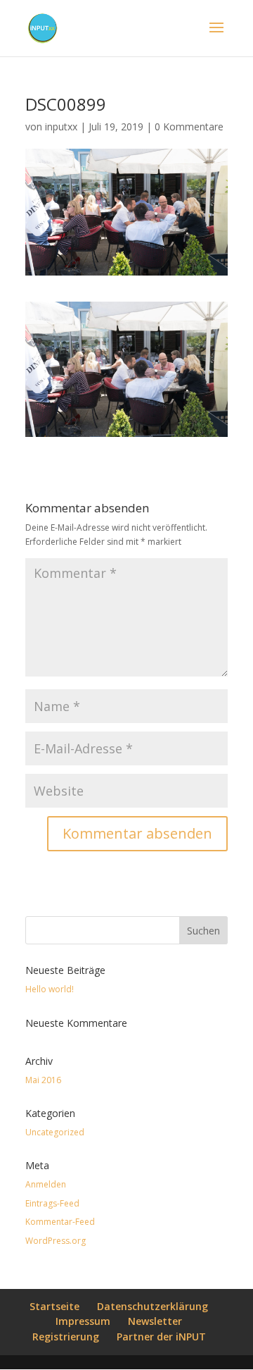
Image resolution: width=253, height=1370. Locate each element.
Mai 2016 (43, 1080)
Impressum (83, 1321)
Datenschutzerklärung (152, 1306)
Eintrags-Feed (52, 1203)
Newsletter (155, 1321)
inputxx (61, 126)
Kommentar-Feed (60, 1222)
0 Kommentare (189, 126)
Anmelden (45, 1184)
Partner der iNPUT (161, 1336)
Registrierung (65, 1336)
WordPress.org (55, 1241)
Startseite (54, 1306)
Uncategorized (54, 1132)
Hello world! (49, 989)
